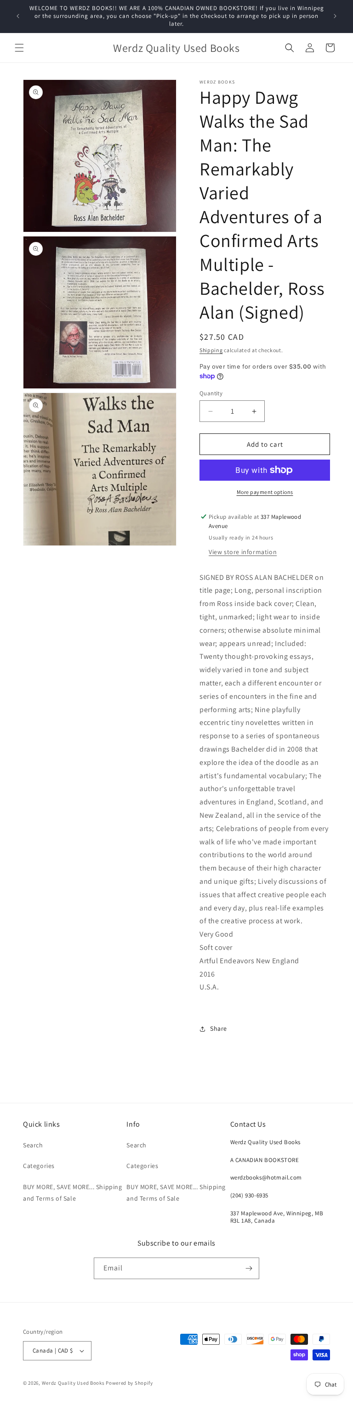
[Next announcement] (335, 16)
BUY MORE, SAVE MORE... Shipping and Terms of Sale (72, 1192)
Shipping (211, 350)
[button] (19, 48)
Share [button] (218, 1028)
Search (33, 1145)
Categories (39, 1166)
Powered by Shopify (129, 1383)
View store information (243, 552)
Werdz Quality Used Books (73, 1383)
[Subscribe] (249, 1268)
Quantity (210, 393)
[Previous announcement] (18, 16)
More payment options (265, 492)
